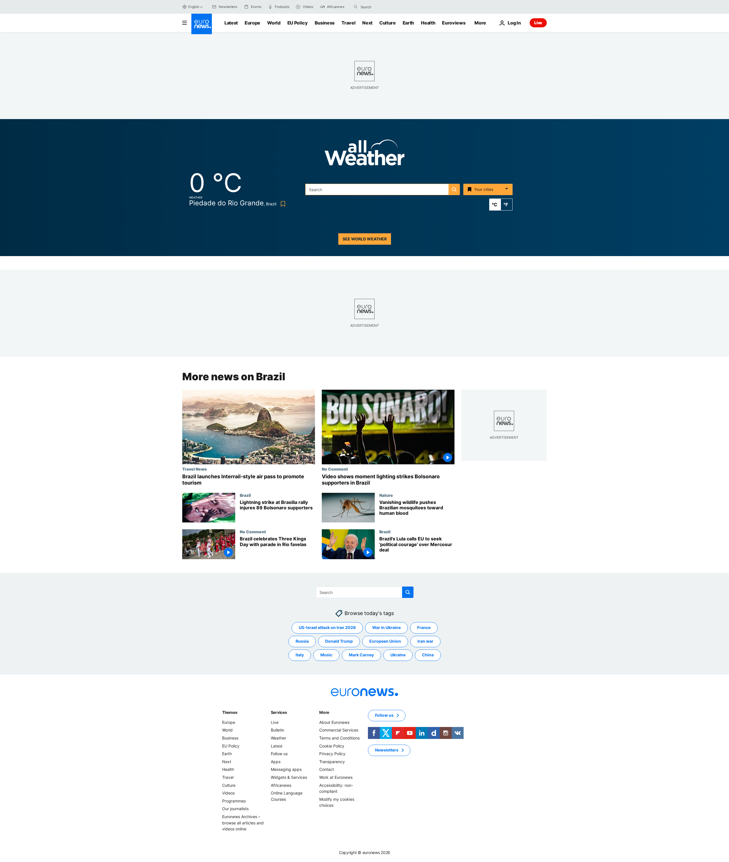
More (324, 712)
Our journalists (235, 808)
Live (538, 22)
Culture (387, 23)
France (424, 627)
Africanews (281, 785)
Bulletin (277, 730)
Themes (229, 712)
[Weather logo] (364, 154)
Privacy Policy (332, 753)
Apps (275, 761)
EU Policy (297, 23)
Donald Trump (339, 641)
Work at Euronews (336, 777)
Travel (348, 23)
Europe (252, 23)
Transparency (332, 761)
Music (326, 655)
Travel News (194, 469)
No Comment (335, 469)
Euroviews (453, 23)
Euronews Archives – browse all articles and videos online (243, 822)
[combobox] (384, 6)
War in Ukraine (386, 627)
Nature (386, 495)
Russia (302, 641)
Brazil (245, 495)
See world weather (365, 238)
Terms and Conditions (339, 738)
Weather (278, 738)
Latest (231, 23)
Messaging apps (286, 769)
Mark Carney (361, 655)
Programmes (234, 800)
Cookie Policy (331, 745)
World (273, 23)
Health (428, 23)
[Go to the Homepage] (201, 24)
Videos (228, 792)
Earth (408, 23)
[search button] (355, 6)
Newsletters (386, 750)
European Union (385, 641)
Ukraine (398, 655)
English (193, 7)
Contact (326, 769)
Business (325, 23)
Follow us (279, 753)
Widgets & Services (289, 777)
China (428, 655)
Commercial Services (338, 730)
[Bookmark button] (282, 204)
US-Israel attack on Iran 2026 (327, 627)
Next (367, 23)
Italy (300, 655)
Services (279, 712)
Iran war (425, 641)
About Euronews (334, 722)
